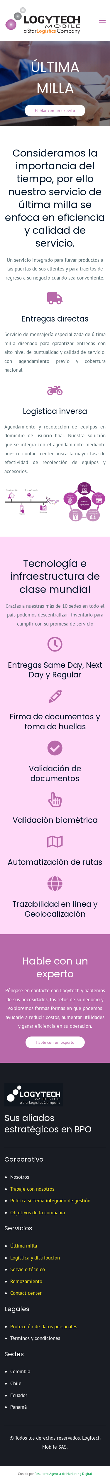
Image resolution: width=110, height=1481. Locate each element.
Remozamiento (26, 1281)
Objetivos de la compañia (37, 1212)
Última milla (23, 1246)
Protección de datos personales (43, 1326)
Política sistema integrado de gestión (50, 1200)
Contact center (26, 1293)
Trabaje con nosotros (32, 1189)
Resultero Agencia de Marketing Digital (63, 1473)
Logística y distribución (35, 1258)
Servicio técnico (27, 1269)
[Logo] (44, 20)
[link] (55, 486)
